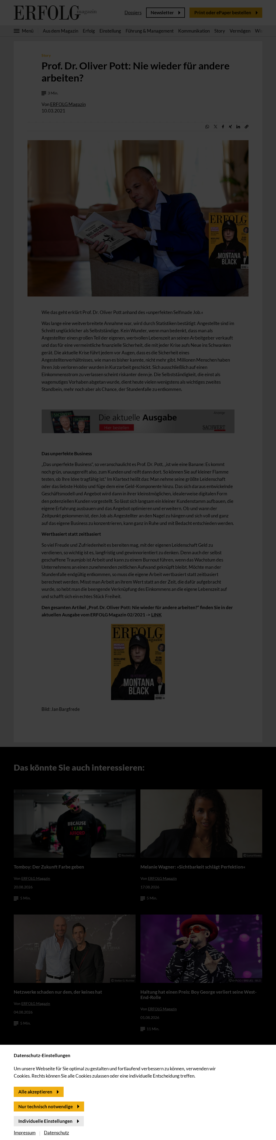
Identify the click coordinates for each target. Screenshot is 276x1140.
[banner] (138, 570)
